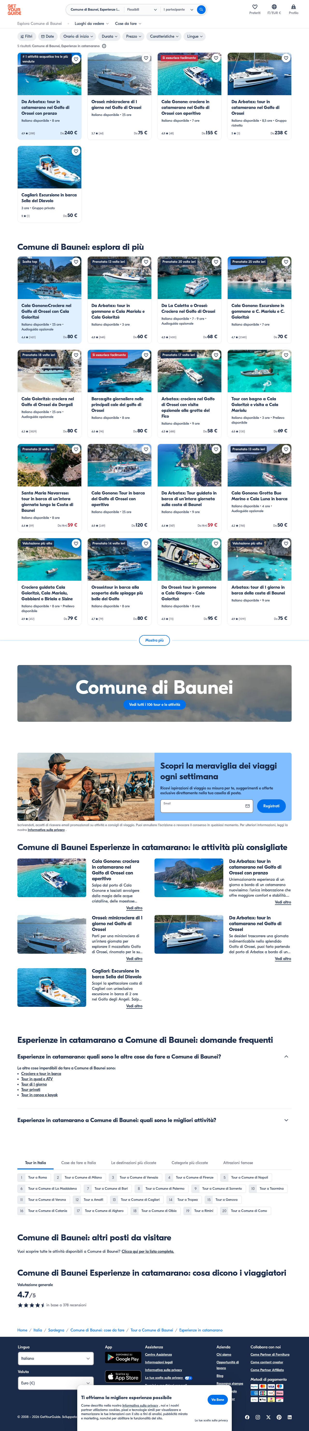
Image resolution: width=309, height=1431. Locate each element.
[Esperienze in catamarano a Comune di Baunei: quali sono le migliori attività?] (286, 1120)
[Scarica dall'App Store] (123, 1377)
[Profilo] (293, 7)
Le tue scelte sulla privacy (164, 1378)
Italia (38, 1330)
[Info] (104, 46)
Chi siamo (224, 1354)
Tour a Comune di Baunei (152, 1330)
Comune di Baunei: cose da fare (97, 1330)
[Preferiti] (255, 7)
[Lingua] (274, 7)
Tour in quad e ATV (37, 1079)
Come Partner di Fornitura (270, 1354)
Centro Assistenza (158, 1354)
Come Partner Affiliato (267, 1370)
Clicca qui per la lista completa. (148, 1251)
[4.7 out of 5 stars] (31, 1305)
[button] (49, 96)
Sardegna (56, 1330)
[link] (49, 96)
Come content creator (267, 1362)
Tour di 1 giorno (34, 1084)
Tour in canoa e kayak (39, 1095)
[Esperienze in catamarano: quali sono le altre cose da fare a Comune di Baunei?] (286, 1056)
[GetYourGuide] (14, 9)
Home (22, 1330)
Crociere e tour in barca (41, 1074)
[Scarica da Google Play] (123, 1358)
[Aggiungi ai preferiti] (76, 59)
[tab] (35, 1162)
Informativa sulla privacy (46, 830)
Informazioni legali (159, 1362)
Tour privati (30, 1090)
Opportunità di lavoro (228, 1365)
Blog (220, 1376)
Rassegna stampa (230, 1383)
